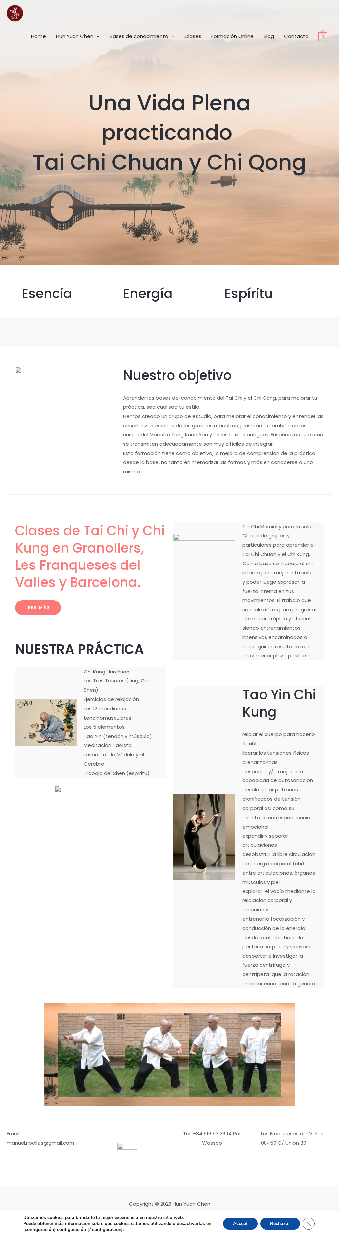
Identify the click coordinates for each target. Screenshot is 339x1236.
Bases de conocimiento (139, 36)
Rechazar (280, 1223)
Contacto (296, 36)
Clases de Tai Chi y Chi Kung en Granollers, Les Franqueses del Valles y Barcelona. (90, 556)
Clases (192, 36)
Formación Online (232, 36)
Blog (269, 36)
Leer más (37, 607)
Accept (240, 1223)
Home (38, 36)
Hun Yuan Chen (74, 36)
